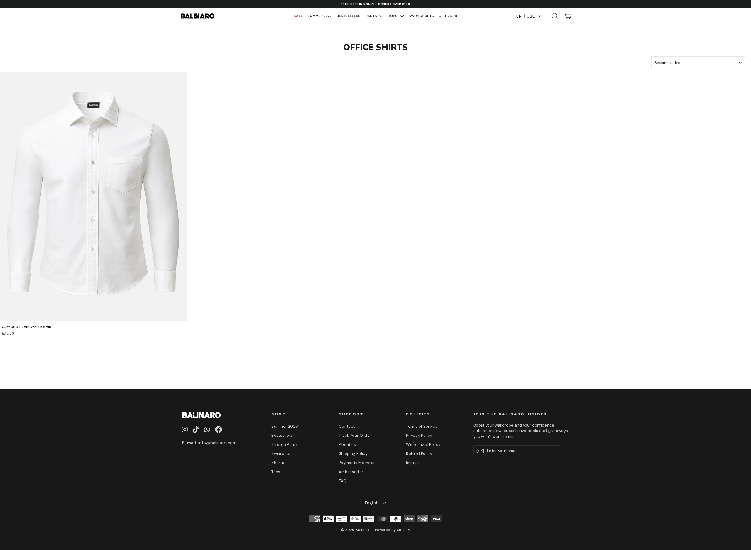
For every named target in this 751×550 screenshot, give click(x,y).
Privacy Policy (419, 435)
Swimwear (281, 453)
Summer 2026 (319, 16)
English (371, 502)
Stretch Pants (284, 444)
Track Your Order (355, 435)
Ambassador (351, 471)
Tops (393, 16)
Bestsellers (348, 16)
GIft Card (448, 16)
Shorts (277, 462)
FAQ (342, 480)
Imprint (412, 462)
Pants (371, 16)
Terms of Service (422, 426)
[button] (529, 16)
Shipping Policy (353, 453)
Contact (347, 426)
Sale (298, 16)
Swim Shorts (421, 16)
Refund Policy (419, 453)
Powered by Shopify (392, 529)
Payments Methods (357, 462)
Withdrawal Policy (423, 444)
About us (347, 444)
